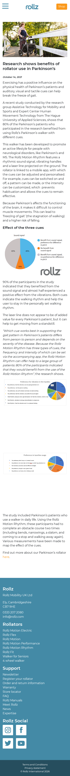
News (7, 709)
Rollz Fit (8, 652)
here (6, 557)
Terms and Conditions (35, 764)
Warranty (9, 687)
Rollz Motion (11, 639)
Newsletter (11, 674)
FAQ (6, 696)
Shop (61, 6)
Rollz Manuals (12, 700)
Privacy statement (35, 768)
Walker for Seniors (16, 656)
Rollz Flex (9, 635)
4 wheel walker (13, 660)
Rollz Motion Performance (21, 643)
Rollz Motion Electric (17, 630)
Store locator (12, 691)
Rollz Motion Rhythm (18, 647)
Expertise (9, 713)
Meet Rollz (10, 704)
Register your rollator (18, 679)
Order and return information (24, 683)
